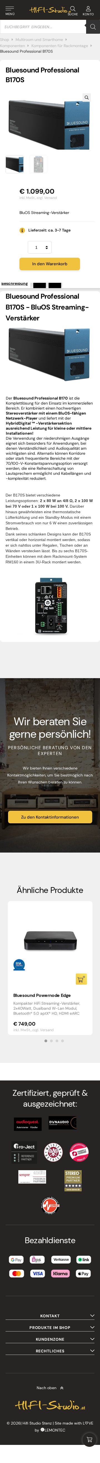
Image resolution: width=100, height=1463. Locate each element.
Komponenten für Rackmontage (59, 45)
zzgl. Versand (47, 198)
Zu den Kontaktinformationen (50, 817)
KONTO (88, 14)
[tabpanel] (50, 968)
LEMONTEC (55, 1430)
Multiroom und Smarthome (39, 39)
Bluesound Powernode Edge (42, 995)
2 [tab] (51, 1041)
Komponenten (12, 45)
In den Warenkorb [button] (81, 979)
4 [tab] (62, 1041)
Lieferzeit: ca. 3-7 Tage (49, 230)
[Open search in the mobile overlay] (50, 27)
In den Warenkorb (50, 264)
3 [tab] (57, 1041)
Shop (4, 39)
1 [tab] (45, 1041)
